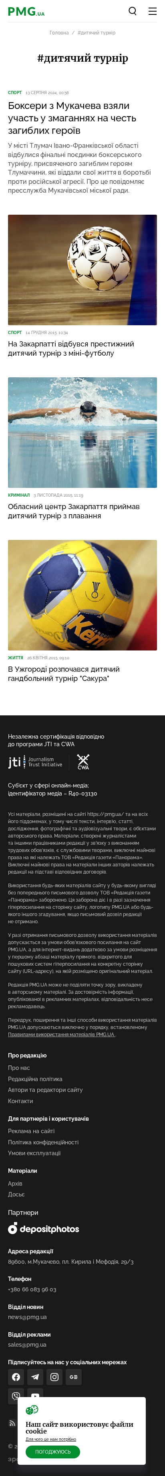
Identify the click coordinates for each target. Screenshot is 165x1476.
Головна (59, 32)
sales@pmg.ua (27, 1344)
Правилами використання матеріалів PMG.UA (61, 1034)
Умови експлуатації (34, 1153)
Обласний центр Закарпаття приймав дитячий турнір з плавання (74, 511)
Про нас (19, 1068)
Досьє (16, 1194)
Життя (15, 658)
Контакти (20, 1101)
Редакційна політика (35, 1079)
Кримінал (19, 495)
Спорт (15, 93)
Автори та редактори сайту (45, 1090)
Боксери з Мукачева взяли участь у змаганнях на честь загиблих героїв (72, 118)
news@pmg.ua (27, 1317)
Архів (15, 1183)
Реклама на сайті (31, 1131)
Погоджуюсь (52, 1452)
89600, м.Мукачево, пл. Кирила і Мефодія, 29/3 (71, 1262)
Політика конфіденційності (43, 1142)
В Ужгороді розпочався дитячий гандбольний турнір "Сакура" (64, 674)
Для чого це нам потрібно (51, 1439)
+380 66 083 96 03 (32, 1289)
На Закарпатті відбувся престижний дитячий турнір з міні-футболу (71, 348)
